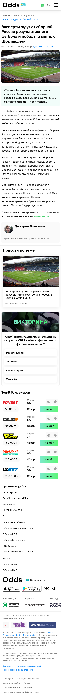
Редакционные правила (28, 678)
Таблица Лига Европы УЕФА (18, 528)
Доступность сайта (11, 683)
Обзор (31, 409)
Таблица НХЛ (10, 570)
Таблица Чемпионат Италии (18, 551)
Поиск (49, 5)
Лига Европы (10, 492)
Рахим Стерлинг (15, 370)
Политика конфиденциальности (18, 670)
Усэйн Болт (12, 379)
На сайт (49, 409)
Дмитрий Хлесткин (43, 46)
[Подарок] (42, 5)
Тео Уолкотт (12, 361)
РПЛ (5, 515)
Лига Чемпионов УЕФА (15, 498)
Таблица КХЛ (10, 564)
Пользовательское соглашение (17, 687)
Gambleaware (42, 625)
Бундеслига (9, 503)
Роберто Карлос (15, 352)
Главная (5, 15)
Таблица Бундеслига (14, 540)
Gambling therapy (19, 625)
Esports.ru (35, 605)
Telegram (54, 588)
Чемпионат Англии (13, 509)
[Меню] (56, 5)
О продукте (8, 678)
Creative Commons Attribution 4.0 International (28, 633)
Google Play (32, 589)
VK (46, 588)
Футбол (28, 15)
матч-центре (41, 216)
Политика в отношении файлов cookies (21, 692)
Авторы (27, 683)
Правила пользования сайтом (31, 666)
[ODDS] (14, 5)
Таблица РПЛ (10, 534)
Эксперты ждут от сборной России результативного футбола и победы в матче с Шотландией (29, 294)
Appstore (11, 589)
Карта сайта (8, 666)
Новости (17, 15)
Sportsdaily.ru (11, 605)
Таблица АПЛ (10, 545)
